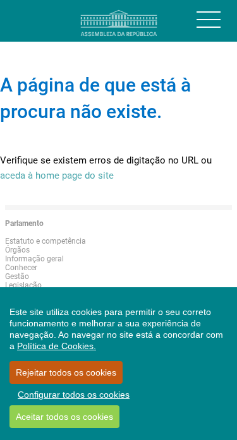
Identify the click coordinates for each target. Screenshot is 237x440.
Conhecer (21, 267)
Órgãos (17, 250)
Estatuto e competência (45, 241)
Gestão (17, 276)
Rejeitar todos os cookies (66, 372)
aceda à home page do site (57, 175)
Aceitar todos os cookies (64, 417)
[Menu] (209, 19)
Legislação (23, 285)
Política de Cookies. (56, 346)
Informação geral (34, 258)
